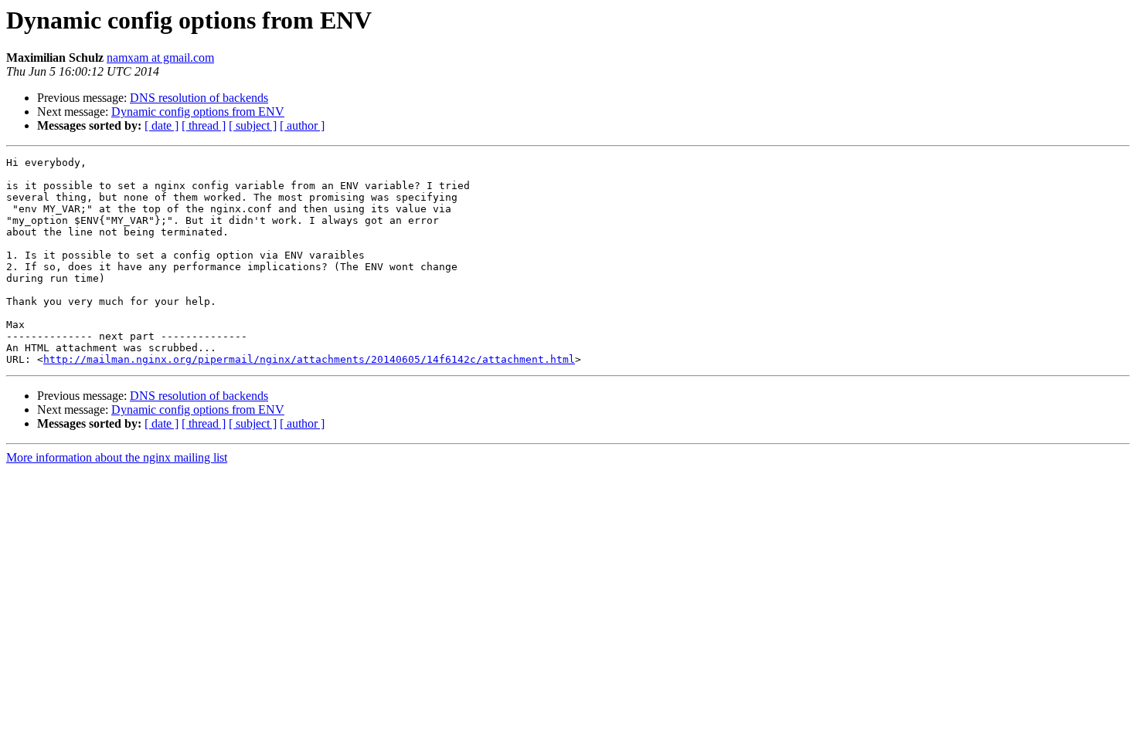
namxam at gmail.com (160, 57)
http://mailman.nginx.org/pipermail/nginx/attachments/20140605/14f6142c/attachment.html (309, 359)
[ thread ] (204, 125)
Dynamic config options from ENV (197, 111)
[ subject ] (253, 125)
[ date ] (162, 125)
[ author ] (302, 125)
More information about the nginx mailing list (116, 457)
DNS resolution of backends (199, 97)
